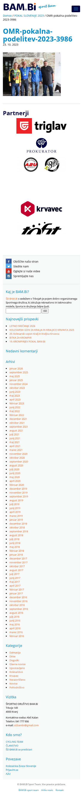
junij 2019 (14, 508)
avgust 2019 (16, 500)
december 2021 (18, 419)
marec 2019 (16, 516)
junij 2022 (14, 407)
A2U (8, 773)
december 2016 (18, 597)
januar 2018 (16, 554)
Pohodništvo (16, 687)
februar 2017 (16, 589)
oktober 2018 (17, 527)
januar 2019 (16, 519)
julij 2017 (14, 574)
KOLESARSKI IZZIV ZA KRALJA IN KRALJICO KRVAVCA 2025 (41, 330)
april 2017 (14, 585)
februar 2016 (16, 636)
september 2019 (18, 496)
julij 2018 (14, 539)
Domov (7, 15)
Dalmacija (14, 652)
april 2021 (14, 446)
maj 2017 (14, 581)
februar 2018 (16, 550)
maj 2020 (14, 477)
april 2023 (14, 399)
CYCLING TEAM (14, 741)
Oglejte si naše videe (26, 271)
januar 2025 (16, 380)
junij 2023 (14, 391)
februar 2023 (16, 403)
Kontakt (60, 790)
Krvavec (14, 676)
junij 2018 (14, 543)
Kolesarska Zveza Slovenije (21, 766)
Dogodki (14, 660)
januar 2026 (16, 368)
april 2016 (14, 628)
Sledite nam (21, 266)
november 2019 (18, 492)
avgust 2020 (16, 465)
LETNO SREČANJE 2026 (22, 326)
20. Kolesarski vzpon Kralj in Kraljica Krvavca (34, 333)
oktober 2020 (17, 457)
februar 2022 (16, 415)
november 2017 (18, 562)
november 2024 (18, 384)
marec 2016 (16, 632)
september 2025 (18, 372)
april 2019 (14, 512)
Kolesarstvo (16, 672)
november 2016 (18, 601)
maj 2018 (14, 547)
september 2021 (18, 426)
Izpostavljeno (17, 668)
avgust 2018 (16, 535)
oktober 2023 (17, 388)
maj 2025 (14, 376)
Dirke (12, 656)
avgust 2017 (16, 570)
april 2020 (14, 481)
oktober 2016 (17, 605)
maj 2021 (14, 442)
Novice (13, 683)
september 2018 (18, 531)
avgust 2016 (16, 613)
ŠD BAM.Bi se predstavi (19, 749)
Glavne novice (17, 664)
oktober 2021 (17, 422)
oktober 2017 (17, 566)
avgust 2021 (16, 430)
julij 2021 (14, 434)
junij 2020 (14, 473)
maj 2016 (14, 624)
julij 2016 (14, 616)
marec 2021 (16, 450)
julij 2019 (14, 504)
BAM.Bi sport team (29, 790)
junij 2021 (14, 438)
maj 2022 (14, 411)
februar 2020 (16, 485)
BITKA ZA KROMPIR (20, 337)
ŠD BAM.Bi (12, 298)
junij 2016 (14, 620)
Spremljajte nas (23, 276)
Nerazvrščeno (17, 679)
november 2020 (18, 453)
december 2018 (18, 523)
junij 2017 (14, 578)
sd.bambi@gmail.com (26, 725)
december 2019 (18, 488)
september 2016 (18, 609)
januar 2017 (16, 593)
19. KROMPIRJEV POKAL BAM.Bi (27, 341)
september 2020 (18, 461)
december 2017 (18, 558)
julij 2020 (14, 469)
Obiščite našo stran (25, 261)
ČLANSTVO (12, 745)
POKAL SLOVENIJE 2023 (29, 15)
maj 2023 (14, 395)
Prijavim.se (12, 770)
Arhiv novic (47, 790)
